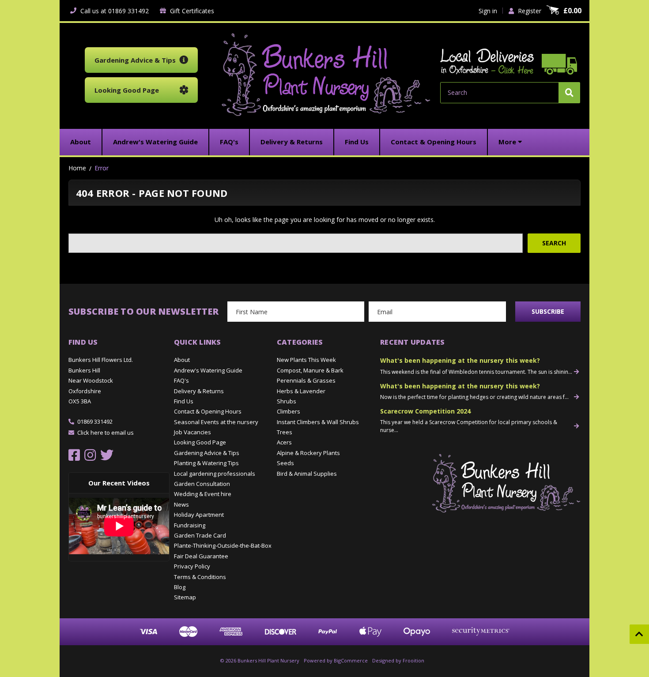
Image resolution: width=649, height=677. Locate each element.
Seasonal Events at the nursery (216, 422)
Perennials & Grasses (306, 380)
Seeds (285, 463)
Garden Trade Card (200, 535)
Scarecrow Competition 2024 (425, 411)
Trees (284, 432)
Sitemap (185, 597)
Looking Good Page (200, 442)
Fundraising (189, 525)
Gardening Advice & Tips (206, 453)
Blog (179, 587)
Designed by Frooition (398, 660)
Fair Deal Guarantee (201, 556)
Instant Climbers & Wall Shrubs (318, 422)
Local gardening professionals (214, 474)
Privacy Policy (192, 566)
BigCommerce (351, 660)
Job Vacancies (192, 432)
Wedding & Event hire (202, 494)
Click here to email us (105, 432)
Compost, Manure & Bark (310, 370)
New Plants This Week (306, 360)
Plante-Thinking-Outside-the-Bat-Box (223, 545)
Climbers (288, 411)
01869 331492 (95, 421)
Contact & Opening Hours (207, 411)
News (181, 504)
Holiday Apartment (199, 515)
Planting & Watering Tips (206, 463)
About (182, 360)
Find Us (183, 401)
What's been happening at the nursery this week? (460, 360)
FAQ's (181, 380)
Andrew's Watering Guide (208, 370)
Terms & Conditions (200, 577)
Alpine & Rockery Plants (308, 453)
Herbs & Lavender (301, 391)
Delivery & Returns (199, 391)
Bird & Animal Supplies (307, 474)
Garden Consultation (202, 484)
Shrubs (286, 401)
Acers (284, 442)
